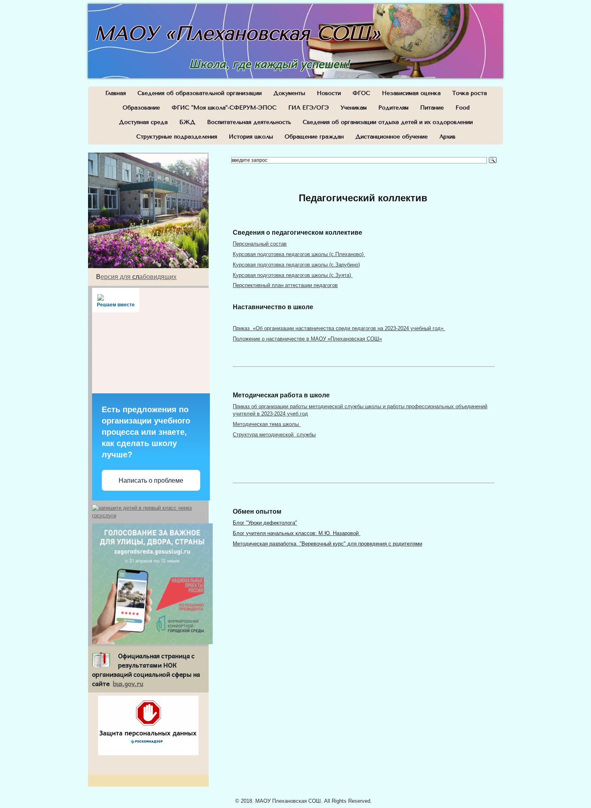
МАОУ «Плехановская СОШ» (237, 33)
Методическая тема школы (266, 424)
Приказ (339, 328)
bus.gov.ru (128, 683)
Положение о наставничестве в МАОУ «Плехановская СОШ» (307, 339)
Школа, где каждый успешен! (269, 63)
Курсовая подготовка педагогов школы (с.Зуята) (293, 275)
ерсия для (116, 276)
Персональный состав (260, 244)
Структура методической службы (274, 435)
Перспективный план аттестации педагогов (285, 285)
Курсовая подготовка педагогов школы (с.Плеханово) (299, 254)
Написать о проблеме (151, 480)
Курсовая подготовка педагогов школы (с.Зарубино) (296, 265)
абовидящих (157, 276)
